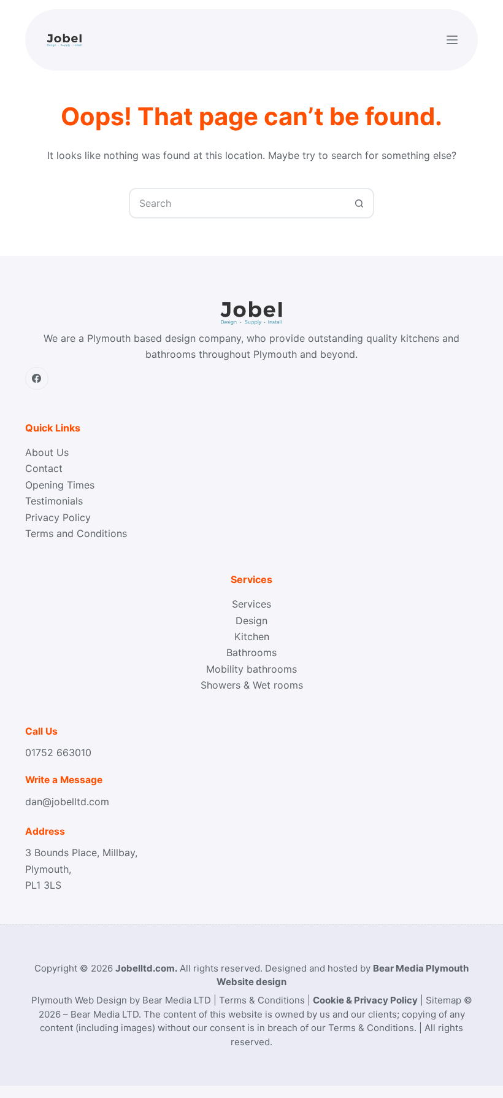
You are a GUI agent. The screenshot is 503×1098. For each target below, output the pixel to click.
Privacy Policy (58, 517)
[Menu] (452, 39)
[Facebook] (36, 378)
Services (251, 604)
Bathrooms (251, 652)
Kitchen (251, 636)
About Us (47, 452)
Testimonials (54, 501)
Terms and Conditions (76, 533)
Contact (44, 468)
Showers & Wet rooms (252, 685)
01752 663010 (58, 752)
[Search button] (359, 203)
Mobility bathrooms (251, 669)
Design (251, 620)
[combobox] (237, 203)
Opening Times (59, 485)
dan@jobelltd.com (67, 801)
